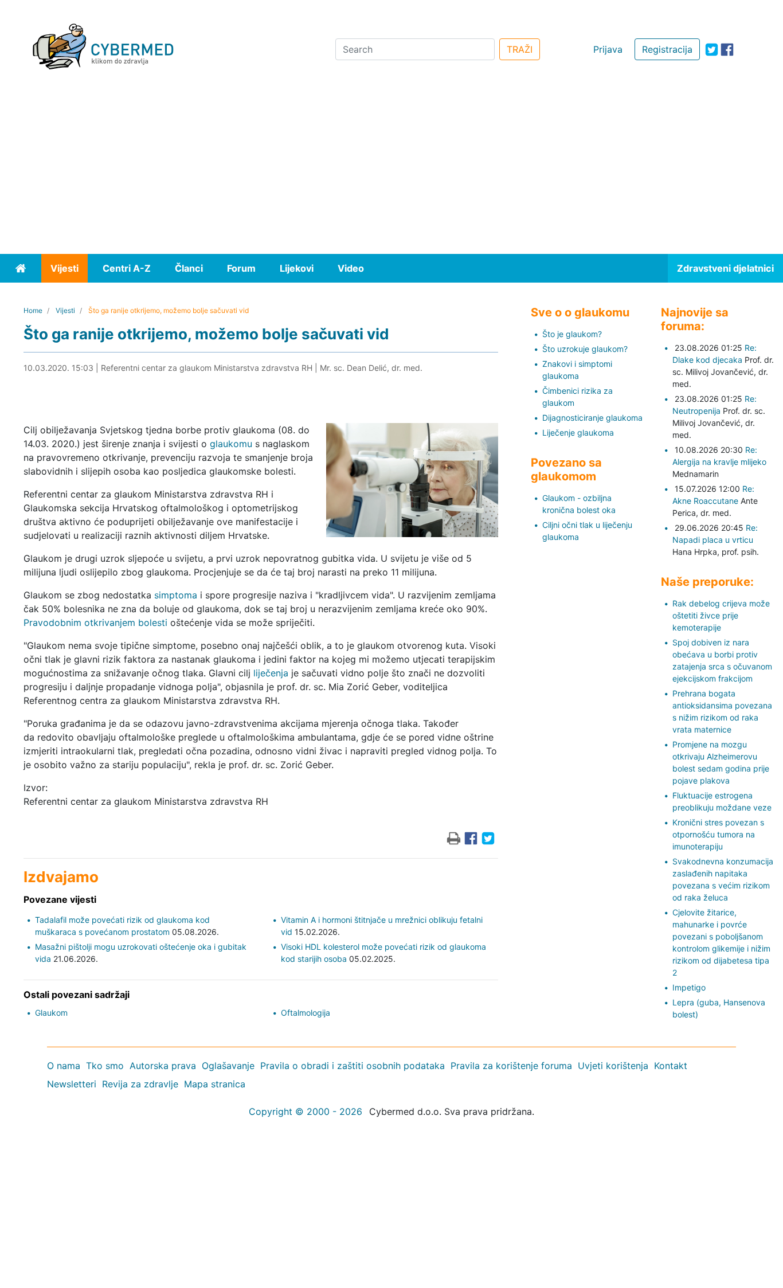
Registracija (667, 49)
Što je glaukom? (572, 334)
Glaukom (51, 1012)
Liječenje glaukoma (578, 432)
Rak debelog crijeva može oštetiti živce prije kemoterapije (721, 615)
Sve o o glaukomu (580, 312)
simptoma (175, 595)
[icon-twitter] (711, 49)
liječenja (270, 673)
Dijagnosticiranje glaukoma (592, 417)
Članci (189, 268)
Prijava (608, 49)
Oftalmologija (305, 1012)
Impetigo (689, 987)
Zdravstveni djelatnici (725, 268)
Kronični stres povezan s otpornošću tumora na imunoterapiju (718, 834)
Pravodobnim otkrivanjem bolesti (95, 622)
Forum (241, 268)
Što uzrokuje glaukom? (585, 349)
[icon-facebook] (727, 49)
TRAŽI (520, 49)
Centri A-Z (127, 268)
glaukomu (231, 443)
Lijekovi (297, 268)
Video (351, 268)
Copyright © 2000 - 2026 (305, 1111)
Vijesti (64, 268)
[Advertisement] (391, 168)
